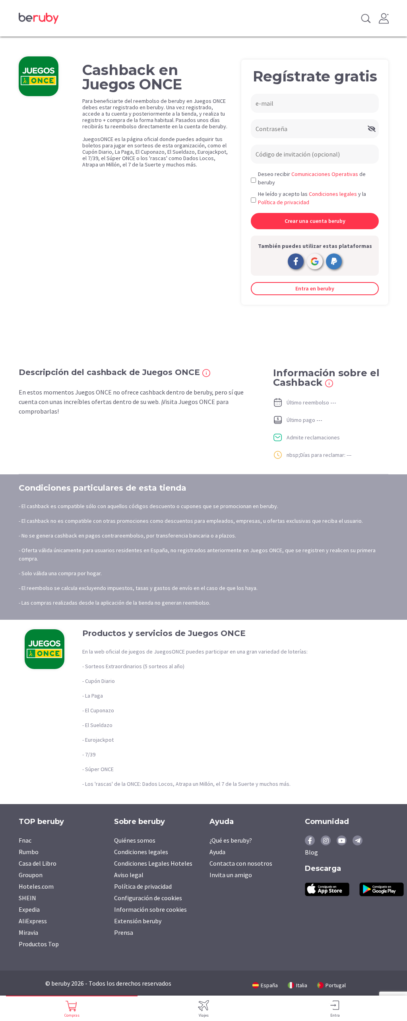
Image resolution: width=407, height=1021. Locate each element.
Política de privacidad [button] (283, 202)
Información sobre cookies (150, 909)
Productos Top (39, 944)
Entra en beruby (314, 288)
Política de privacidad (143, 886)
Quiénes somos (134, 840)
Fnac (25, 840)
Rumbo (29, 852)
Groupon (31, 875)
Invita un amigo (230, 875)
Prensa (123, 932)
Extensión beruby (137, 921)
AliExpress (33, 921)
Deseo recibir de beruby (312, 178)
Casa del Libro (37, 863)
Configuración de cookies (148, 898)
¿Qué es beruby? (230, 840)
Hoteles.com (36, 886)
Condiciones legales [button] (333, 193)
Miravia (28, 932)
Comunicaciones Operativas (324, 174)
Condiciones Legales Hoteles (153, 863)
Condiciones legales (141, 852)
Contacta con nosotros (240, 863)
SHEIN (27, 898)
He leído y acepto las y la (312, 198)
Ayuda (217, 852)
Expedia (29, 909)
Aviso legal (128, 875)
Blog (311, 852)
